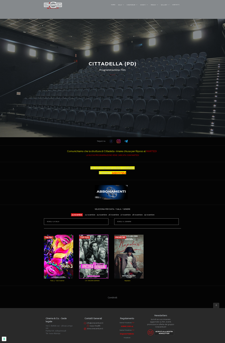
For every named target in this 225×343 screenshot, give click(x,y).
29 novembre (149, 215)
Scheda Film (93, 274)
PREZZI (153, 4)
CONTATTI (176, 4)
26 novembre (114, 215)
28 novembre (137, 215)
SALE (120, 4)
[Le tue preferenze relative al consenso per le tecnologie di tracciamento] (4, 339)
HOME (113, 4)
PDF (133, 322)
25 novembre (102, 215)
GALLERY (164, 4)
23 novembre (77, 215)
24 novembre (90, 215)
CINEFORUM (131, 4)
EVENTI (143, 4)
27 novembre (125, 215)
